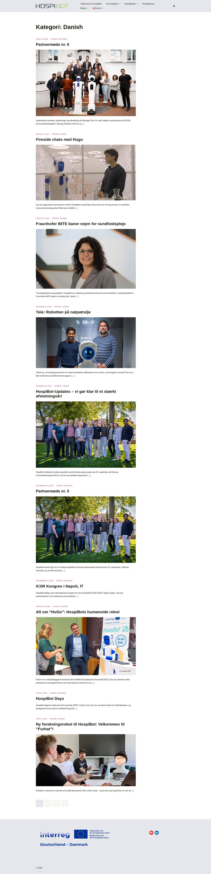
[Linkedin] (156, 832)
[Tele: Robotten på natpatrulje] (86, 343)
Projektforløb (130, 4)
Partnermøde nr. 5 (52, 491)
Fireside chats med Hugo (59, 139)
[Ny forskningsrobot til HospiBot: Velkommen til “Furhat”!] (86, 760)
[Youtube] (151, 832)
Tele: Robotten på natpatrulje (63, 312)
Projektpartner (148, 4)
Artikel (55, 134)
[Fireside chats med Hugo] (86, 172)
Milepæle (63, 39)
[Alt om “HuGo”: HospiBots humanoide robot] (86, 646)
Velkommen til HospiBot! (91, 4)
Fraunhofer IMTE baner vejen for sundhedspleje (81, 224)
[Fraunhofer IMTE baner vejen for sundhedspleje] (86, 259)
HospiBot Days (50, 698)
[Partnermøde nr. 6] (86, 83)
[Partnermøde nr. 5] (86, 529)
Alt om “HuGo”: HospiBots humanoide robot (78, 612)
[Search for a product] (174, 6)
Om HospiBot (112, 4)
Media (83, 8)
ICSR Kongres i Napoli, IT (59, 586)
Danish (54, 39)
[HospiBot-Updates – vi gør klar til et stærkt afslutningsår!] (86, 434)
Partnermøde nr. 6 (52, 44)
